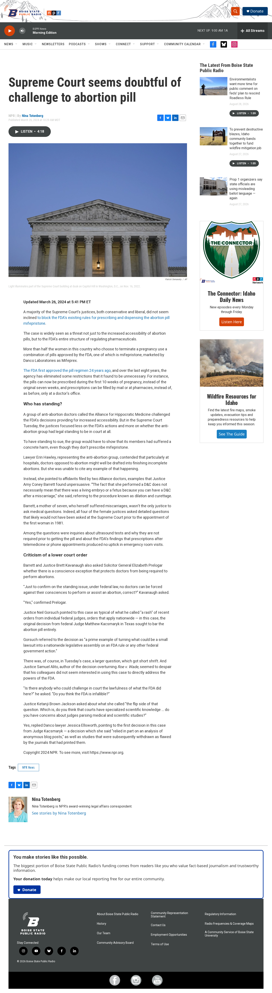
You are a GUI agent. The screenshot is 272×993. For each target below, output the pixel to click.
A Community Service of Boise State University (229, 934)
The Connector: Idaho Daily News (231, 296)
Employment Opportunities (169, 934)
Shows (101, 44)
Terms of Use (160, 944)
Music (28, 44)
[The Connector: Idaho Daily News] (231, 252)
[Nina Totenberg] (18, 809)
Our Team (103, 933)
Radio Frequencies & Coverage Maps (229, 923)
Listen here (231, 321)
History (101, 923)
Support (147, 44)
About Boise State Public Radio (117, 914)
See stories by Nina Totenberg (59, 813)
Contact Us (158, 925)
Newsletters (53, 44)
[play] (9, 30)
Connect (123, 44)
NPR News (28, 767)
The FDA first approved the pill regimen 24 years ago (67, 370)
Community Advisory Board (115, 942)
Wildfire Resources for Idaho (231, 399)
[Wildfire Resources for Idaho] (231, 363)
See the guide (232, 434)
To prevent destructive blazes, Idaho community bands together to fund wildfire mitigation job (246, 138)
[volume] (22, 31)
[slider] (29, 30)
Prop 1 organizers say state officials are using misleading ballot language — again (246, 188)
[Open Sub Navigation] (16, 44)
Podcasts (77, 44)
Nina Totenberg (32, 116)
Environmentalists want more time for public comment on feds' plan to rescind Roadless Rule (245, 88)
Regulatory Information (220, 914)
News (8, 44)
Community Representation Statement (169, 915)
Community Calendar (182, 44)
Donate (257, 11)
